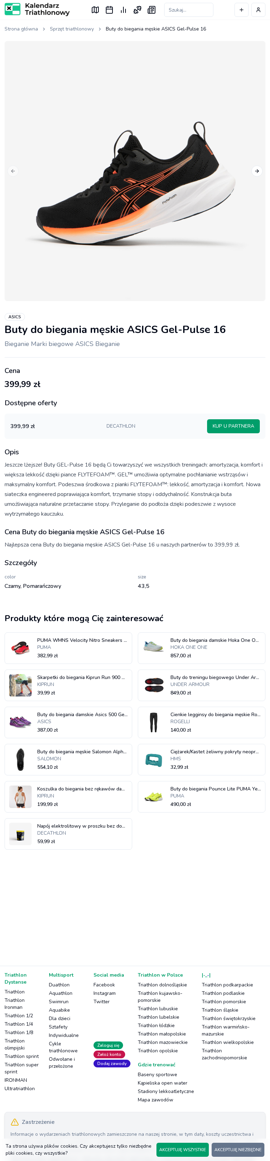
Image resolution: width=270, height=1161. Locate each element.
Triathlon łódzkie (156, 1025)
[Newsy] (151, 10)
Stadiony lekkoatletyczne (166, 1091)
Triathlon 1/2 (19, 1015)
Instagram (105, 993)
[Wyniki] (123, 10)
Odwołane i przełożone (62, 1063)
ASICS (14, 317)
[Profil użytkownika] (258, 10)
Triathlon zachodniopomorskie (224, 1054)
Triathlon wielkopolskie (228, 1042)
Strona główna (21, 29)
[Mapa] (95, 10)
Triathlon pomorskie (224, 1001)
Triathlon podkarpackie (227, 985)
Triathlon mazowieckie (163, 1042)
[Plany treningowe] (137, 10)
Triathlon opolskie (158, 1050)
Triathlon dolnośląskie (162, 985)
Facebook (104, 985)
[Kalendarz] (109, 10)
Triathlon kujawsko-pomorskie (160, 997)
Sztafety (58, 1027)
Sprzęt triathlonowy (72, 29)
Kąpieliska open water (162, 1083)
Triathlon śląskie (220, 1010)
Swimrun (59, 1001)
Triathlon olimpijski (15, 1044)
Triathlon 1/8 (19, 1032)
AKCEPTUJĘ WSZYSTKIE (182, 1150)
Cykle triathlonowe (63, 1047)
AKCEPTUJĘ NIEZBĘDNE (238, 1150)
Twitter (102, 1001)
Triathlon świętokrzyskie (229, 1018)
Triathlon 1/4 (19, 1024)
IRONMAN (16, 1080)
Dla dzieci (59, 1018)
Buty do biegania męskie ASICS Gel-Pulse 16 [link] (156, 29)
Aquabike (59, 1010)
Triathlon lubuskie (158, 1008)
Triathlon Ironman (15, 1004)
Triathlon (15, 992)
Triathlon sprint (22, 1056)
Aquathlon (60, 993)
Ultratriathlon (20, 1088)
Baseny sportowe (157, 1074)
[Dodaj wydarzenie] (241, 10)
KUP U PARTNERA (233, 426)
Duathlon (59, 985)
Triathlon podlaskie (223, 993)
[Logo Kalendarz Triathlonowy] (37, 9)
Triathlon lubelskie (158, 1017)
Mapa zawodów (155, 1099)
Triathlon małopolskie (162, 1034)
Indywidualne (64, 1035)
